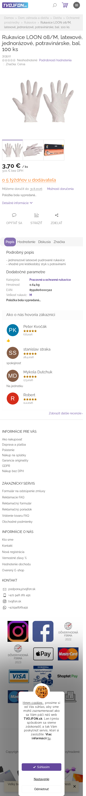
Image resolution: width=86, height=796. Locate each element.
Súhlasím (43, 767)
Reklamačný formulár (17, 503)
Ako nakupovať (12, 439)
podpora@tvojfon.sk (21, 589)
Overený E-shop (13, 570)
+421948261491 (18, 607)
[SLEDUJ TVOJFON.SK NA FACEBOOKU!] (43, 631)
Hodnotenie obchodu (16, 564)
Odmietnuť (41, 789)
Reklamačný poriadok (17, 509)
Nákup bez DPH (13, 471)
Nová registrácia (13, 552)
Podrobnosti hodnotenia (55, 60)
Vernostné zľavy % (14, 558)
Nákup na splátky (14, 455)
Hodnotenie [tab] (26, 242)
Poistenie (8, 450)
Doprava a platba (14, 444)
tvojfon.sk (14, 601)
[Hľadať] (55, 5)
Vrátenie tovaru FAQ (15, 515)
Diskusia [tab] (44, 242)
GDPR (6, 466)
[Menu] (76, 5)
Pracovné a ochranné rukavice (50, 279)
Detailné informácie (15, 203)
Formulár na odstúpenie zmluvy (23, 491)
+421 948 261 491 (19, 595)
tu (49, 738)
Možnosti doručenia (60, 189)
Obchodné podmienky (17, 521)
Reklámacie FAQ (13, 497)
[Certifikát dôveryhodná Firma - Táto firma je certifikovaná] (68, 631)
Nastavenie (41, 779)
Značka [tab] (59, 242)
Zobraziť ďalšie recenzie (65, 413)
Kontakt (7, 545)
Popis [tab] (10, 242)
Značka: (15, 64)
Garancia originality (15, 460)
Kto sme (7, 539)
